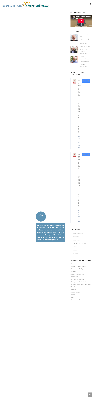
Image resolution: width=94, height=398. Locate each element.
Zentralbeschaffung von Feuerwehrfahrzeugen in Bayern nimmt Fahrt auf (85, 38)
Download (86, 80)
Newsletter (75, 253)
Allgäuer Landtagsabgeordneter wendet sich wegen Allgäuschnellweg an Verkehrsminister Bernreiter (85, 60)
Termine (75, 250)
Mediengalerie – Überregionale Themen (80, 284)
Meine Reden (76, 240)
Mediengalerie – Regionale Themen (79, 281)
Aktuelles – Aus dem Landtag (78, 266)
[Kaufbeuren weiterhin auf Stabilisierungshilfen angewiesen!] (74, 49)
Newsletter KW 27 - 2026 (79, 180)
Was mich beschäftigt (76, 299)
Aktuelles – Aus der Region (77, 269)
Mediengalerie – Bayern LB (77, 279)
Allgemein (73, 271)
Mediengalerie (74, 276)
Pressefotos (76, 236)
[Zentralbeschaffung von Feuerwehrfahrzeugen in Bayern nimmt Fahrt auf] (74, 37)
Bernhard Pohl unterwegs (79, 243)
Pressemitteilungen (78, 233)
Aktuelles (72, 264)
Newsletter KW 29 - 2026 (79, 106)
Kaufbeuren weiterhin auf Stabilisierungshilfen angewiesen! (85, 49)
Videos (74, 246)
